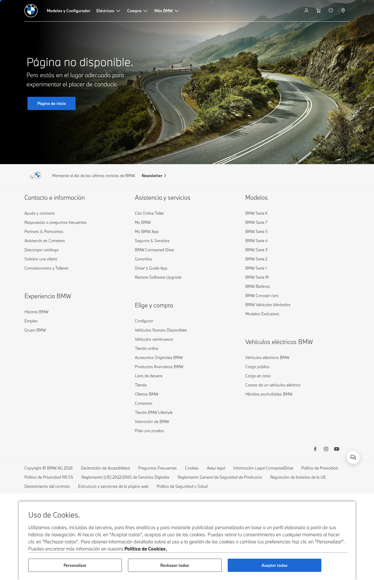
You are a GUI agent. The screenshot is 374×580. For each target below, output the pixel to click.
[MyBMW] (307, 10)
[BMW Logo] (31, 10)
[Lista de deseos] (331, 10)
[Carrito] (319, 10)
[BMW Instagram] (326, 449)
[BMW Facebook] (315, 449)
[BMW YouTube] (336, 449)
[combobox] (353, 457)
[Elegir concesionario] (344, 10)
